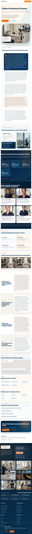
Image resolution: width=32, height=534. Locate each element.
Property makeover (3, 512)
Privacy (1, 532)
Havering (16, 394)
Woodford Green (26, 394)
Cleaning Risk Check (23, 437)
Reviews (2, 521)
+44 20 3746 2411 (20, 448)
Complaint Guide (10, 439)
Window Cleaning (26, 381)
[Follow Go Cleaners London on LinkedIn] (24, 457)
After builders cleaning (4, 509)
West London (18, 522)
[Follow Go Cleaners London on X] (19, 457)
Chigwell (6, 394)
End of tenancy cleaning (4, 508)
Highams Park (16, 398)
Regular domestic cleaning (4, 505)
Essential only (7, 531)
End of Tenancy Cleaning (6, 381)
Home (1, 517)
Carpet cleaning (19, 505)
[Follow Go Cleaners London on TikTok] (21, 457)
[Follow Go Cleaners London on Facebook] (17, 457)
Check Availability (5, 20)
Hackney (6, 398)
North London (18, 518)
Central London (19, 517)
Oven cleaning (19, 508)
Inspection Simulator (4, 439)
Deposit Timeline (16, 437)
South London (19, 521)
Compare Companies (4, 437)
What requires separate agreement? (8, 413)
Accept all (11, 531)
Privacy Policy (2, 525)
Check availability (19, 452)
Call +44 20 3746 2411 (27, 1)
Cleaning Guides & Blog (4, 522)
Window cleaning (19, 509)
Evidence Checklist (11, 437)
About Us (2, 518)
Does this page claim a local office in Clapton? (9, 416)
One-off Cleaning (16, 381)
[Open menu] (16, 1)
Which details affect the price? (7, 410)
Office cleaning (19, 512)
